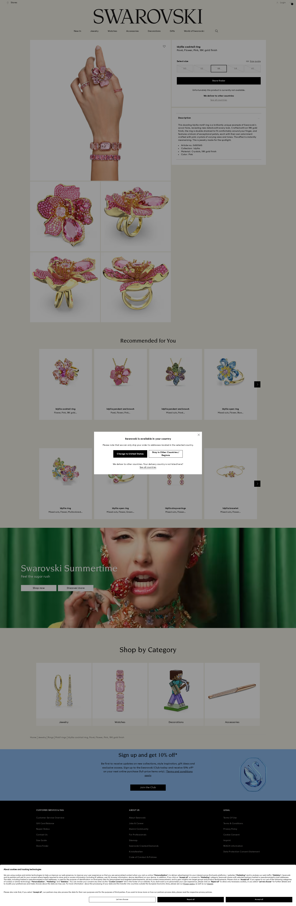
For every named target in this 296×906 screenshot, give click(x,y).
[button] (199, 435)
